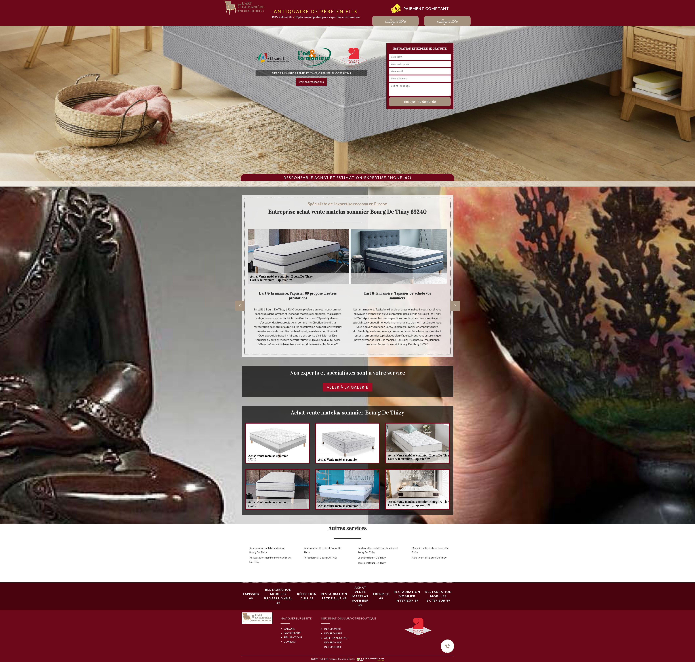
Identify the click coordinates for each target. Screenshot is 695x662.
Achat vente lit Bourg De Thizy (429, 557)
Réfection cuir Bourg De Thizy (320, 557)
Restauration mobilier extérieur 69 (438, 596)
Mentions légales (346, 658)
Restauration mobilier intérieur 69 (407, 596)
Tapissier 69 (251, 596)
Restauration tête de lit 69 (334, 596)
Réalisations (293, 637)
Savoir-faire (292, 632)
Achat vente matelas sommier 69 (360, 596)
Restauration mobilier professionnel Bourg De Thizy (378, 550)
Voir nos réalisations (311, 81)
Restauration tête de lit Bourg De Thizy (322, 550)
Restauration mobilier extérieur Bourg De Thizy (267, 550)
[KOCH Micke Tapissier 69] (245, 7)
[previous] (240, 306)
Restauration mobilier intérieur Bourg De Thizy (270, 559)
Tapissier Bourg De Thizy (372, 562)
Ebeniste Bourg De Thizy (372, 557)
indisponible (395, 22)
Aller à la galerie (347, 387)
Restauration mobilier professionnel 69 (278, 596)
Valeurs (289, 628)
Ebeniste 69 (381, 596)
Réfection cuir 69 (307, 596)
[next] (455, 306)
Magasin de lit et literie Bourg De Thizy (430, 550)
